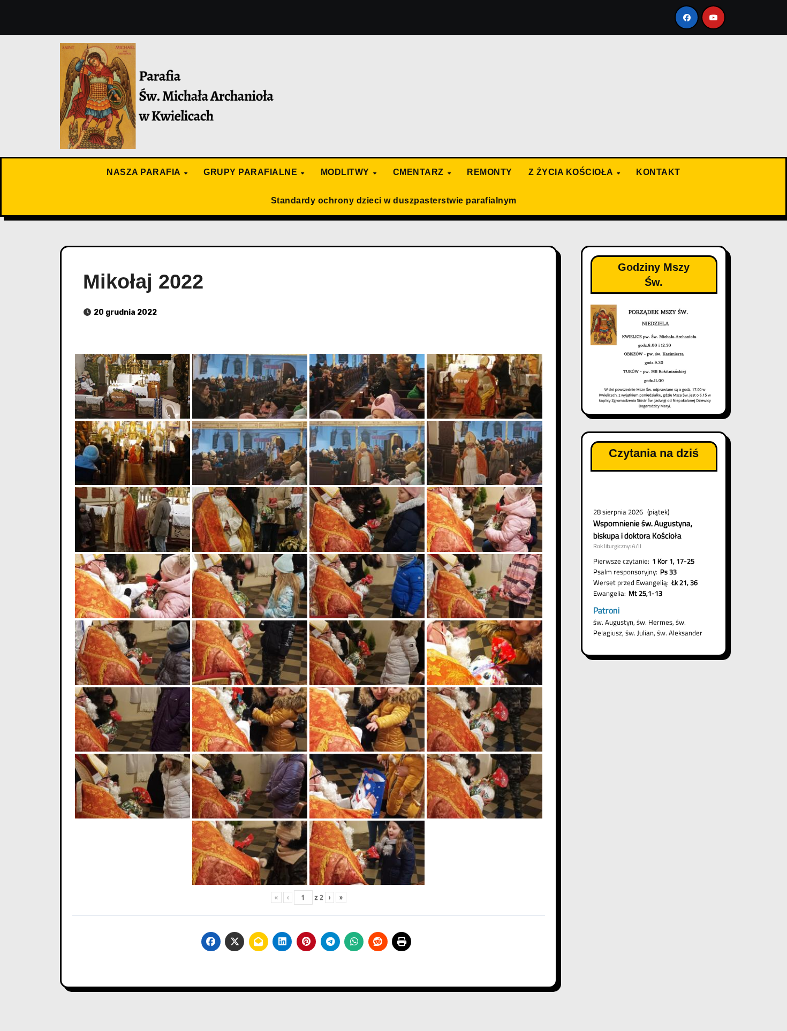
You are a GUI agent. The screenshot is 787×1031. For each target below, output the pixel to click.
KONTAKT (658, 172)
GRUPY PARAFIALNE (251, 172)
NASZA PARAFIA (145, 172)
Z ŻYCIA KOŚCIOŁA (572, 172)
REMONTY (489, 172)
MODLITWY (346, 172)
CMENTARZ (420, 172)
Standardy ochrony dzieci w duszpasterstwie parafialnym (394, 200)
